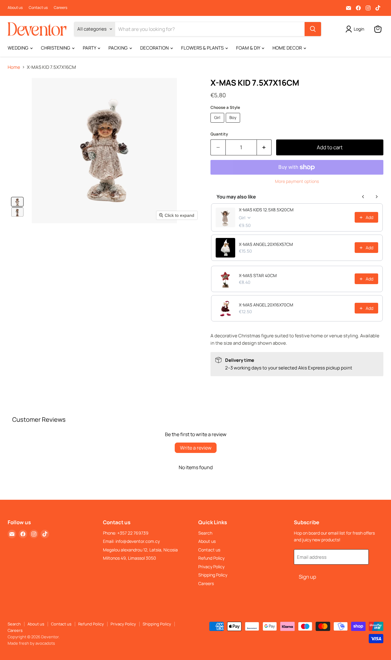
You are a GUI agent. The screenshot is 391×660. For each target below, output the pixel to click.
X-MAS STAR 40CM (258, 275)
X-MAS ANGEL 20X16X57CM (266, 244)
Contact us (38, 8)
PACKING (118, 48)
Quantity (219, 134)
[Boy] (234, 124)
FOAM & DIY (248, 48)
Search (205, 533)
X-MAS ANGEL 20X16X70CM (266, 305)
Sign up (307, 576)
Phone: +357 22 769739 (125, 533)
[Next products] (376, 196)
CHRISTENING (56, 48)
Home (14, 67)
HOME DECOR (287, 48)
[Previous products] (363, 196)
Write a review (195, 447)
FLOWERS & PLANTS (203, 48)
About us (15, 8)
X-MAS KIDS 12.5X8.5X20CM (266, 210)
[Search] (313, 29)
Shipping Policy (212, 575)
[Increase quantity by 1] (264, 147)
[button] (17, 201)
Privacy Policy (211, 566)
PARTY (90, 48)
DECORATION (155, 48)
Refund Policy (211, 558)
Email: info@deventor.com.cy (131, 541)
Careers (60, 8)
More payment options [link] (297, 181)
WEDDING (18, 48)
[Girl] (218, 124)
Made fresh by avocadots (31, 643)
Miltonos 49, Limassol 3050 (129, 558)
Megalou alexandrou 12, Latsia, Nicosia (140, 550)
